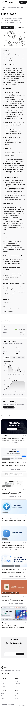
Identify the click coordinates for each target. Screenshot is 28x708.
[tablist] (14, 357)
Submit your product (9, 407)
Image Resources (17, 7)
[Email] (8, 674)
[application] (14, 369)
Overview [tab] (7, 357)
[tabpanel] (14, 376)
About (16, 693)
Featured (17, 686)
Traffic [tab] (14, 357)
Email (2, 698)
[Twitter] (5, 674)
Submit (3, 681)
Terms (16, 698)
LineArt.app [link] (4, 9)
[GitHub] (2, 674)
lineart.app (22, 332)
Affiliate (3, 686)
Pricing (2, 683)
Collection (17, 683)
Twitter (2, 695)
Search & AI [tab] (21, 357)
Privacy (17, 695)
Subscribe (19, 654)
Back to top (21, 705)
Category (17, 681)
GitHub (2, 693)
